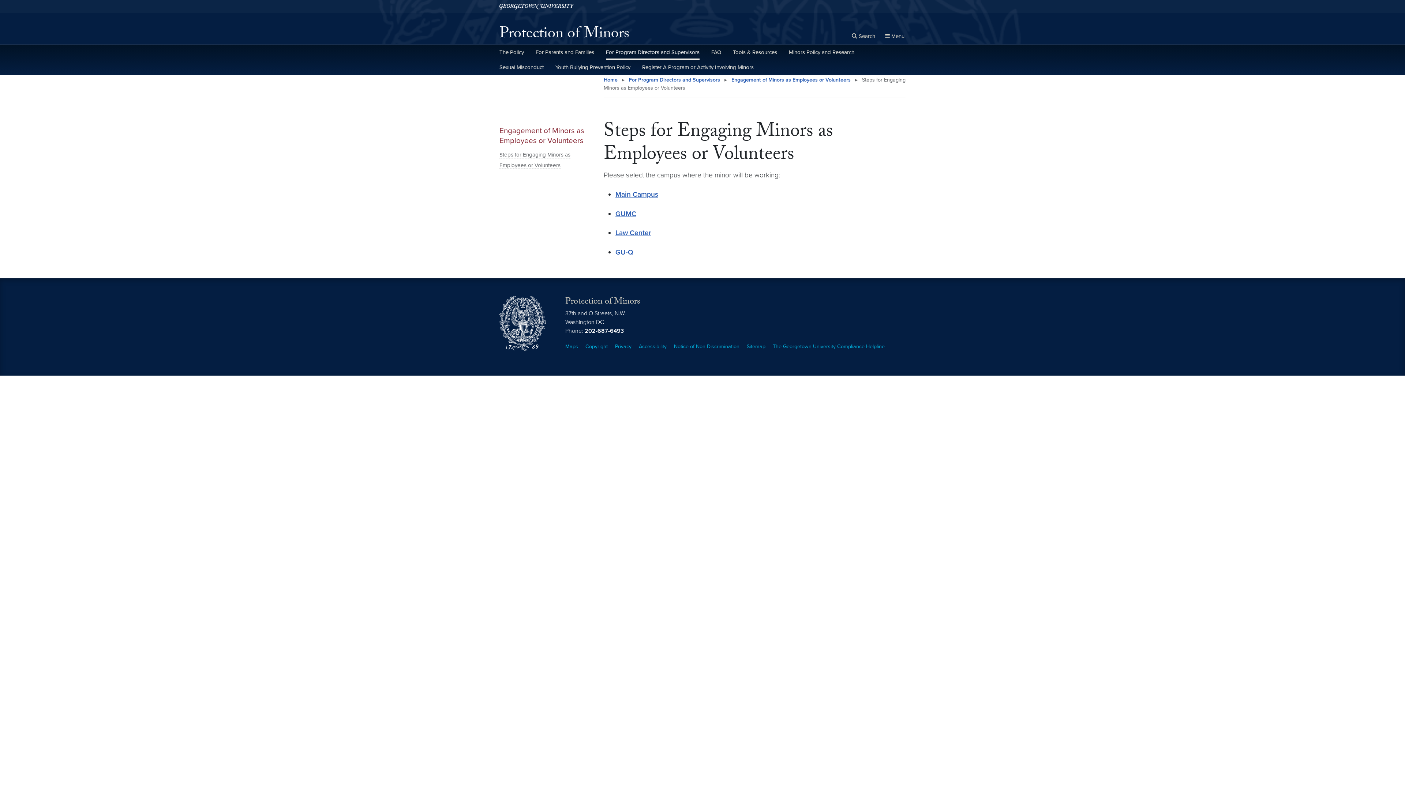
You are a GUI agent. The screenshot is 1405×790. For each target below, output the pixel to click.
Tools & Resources (755, 52)
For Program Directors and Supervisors (653, 52)
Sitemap (756, 346)
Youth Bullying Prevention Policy (592, 67)
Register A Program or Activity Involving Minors (698, 67)
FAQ (716, 52)
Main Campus (636, 194)
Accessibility (653, 346)
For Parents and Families (565, 52)
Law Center (633, 233)
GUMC (625, 214)
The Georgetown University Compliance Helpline (829, 346)
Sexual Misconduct (521, 67)
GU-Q (624, 252)
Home (611, 80)
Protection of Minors (564, 35)
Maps (571, 346)
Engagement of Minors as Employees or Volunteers (541, 135)
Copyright (596, 346)
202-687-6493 (604, 331)
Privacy (623, 346)
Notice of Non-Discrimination (706, 346)
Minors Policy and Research (821, 52)
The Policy (511, 52)
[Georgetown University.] (536, 6)
